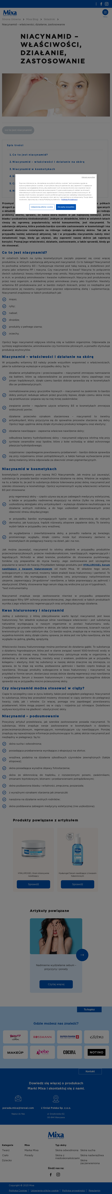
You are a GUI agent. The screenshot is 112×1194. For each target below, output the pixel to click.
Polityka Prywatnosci (69, 200)
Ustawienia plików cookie (42, 207)
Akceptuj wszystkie (66, 207)
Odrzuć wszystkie (88, 177)
